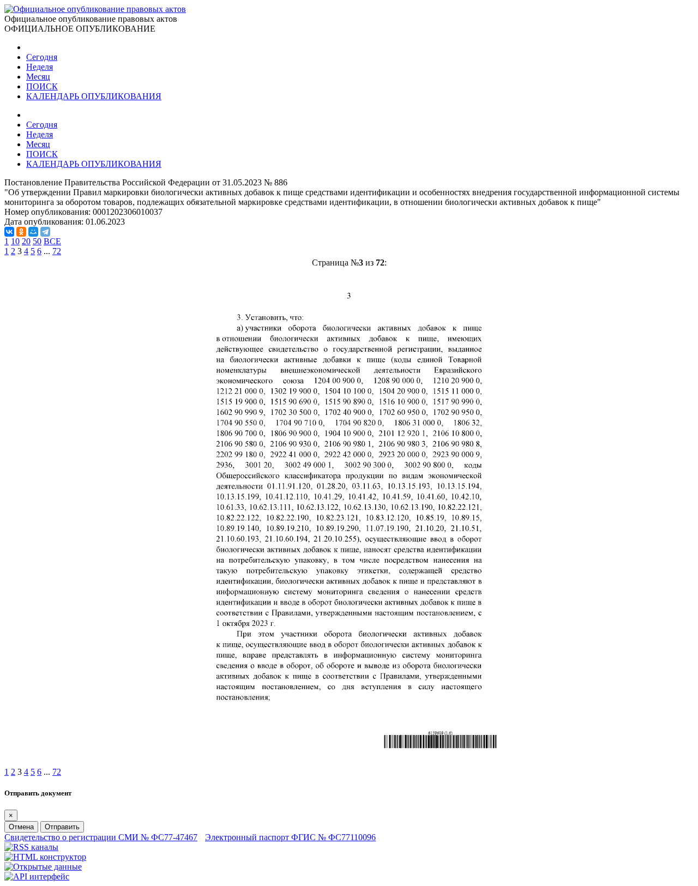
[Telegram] (45, 232)
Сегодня (41, 57)
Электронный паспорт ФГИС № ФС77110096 (290, 837)
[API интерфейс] (36, 876)
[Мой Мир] (33, 232)
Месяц (38, 76)
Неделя (39, 66)
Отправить (62, 827)
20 (26, 241)
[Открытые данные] (43, 866)
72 (56, 251)
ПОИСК (42, 86)
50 (37, 241)
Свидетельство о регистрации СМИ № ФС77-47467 (100, 837)
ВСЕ (52, 241)
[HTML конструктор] (45, 856)
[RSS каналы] (31, 847)
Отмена (21, 827)
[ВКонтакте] (9, 232)
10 (15, 241)
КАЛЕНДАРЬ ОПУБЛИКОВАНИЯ (93, 96)
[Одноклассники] (21, 232)
